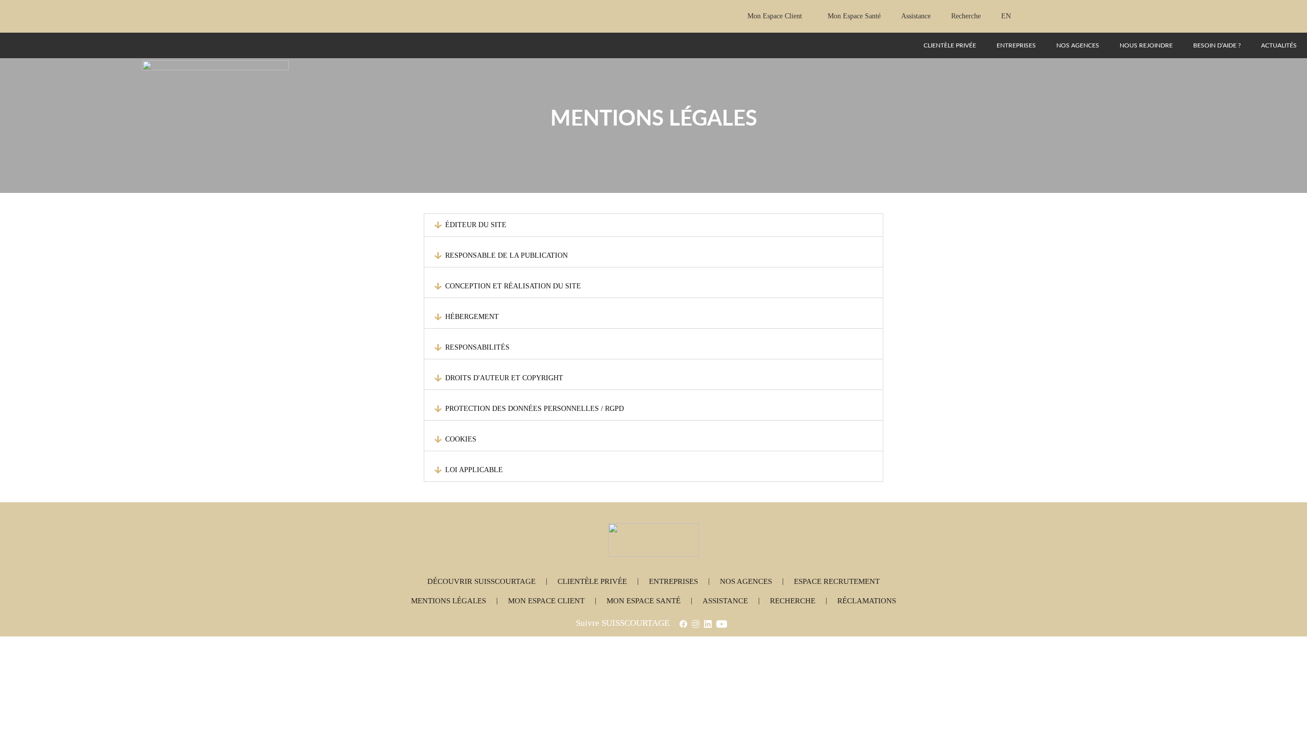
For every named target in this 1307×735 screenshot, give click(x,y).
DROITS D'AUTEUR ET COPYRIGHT (504, 378)
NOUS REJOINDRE (1146, 45)
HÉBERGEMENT (472, 317)
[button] (653, 225)
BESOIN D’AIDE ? (1217, 45)
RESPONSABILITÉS (477, 347)
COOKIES (460, 439)
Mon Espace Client (774, 16)
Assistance (916, 16)
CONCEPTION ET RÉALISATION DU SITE (513, 286)
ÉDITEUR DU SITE (475, 225)
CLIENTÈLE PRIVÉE (950, 45)
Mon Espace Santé (854, 16)
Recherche (966, 16)
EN (1006, 16)
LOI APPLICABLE (474, 470)
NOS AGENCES (1077, 45)
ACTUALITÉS (1279, 45)
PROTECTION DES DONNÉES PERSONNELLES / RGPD (534, 408)
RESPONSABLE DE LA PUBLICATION (506, 255)
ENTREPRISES (1016, 45)
